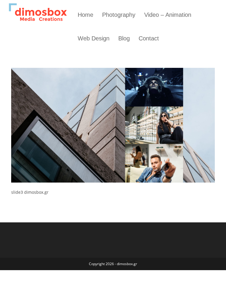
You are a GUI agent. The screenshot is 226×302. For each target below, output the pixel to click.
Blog (124, 38)
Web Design (93, 38)
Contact (149, 38)
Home (85, 15)
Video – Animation (167, 15)
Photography (118, 15)
